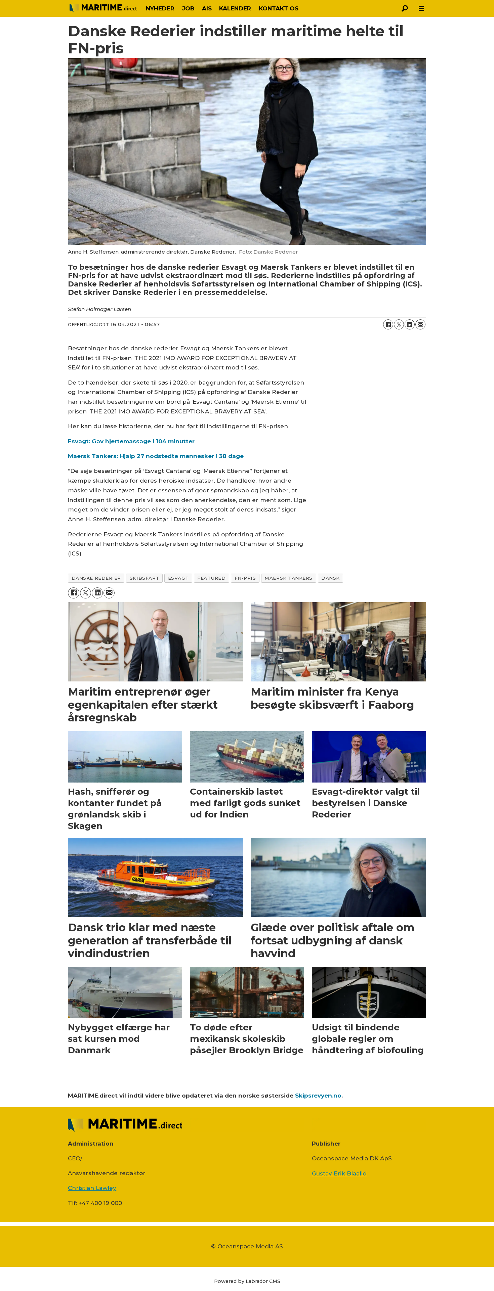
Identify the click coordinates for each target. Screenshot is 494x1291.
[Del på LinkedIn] (410, 324)
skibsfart (144, 578)
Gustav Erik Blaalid (339, 1173)
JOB (188, 8)
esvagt (178, 578)
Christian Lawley (92, 1188)
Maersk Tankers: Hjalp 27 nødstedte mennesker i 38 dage (156, 456)
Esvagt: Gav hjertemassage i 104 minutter (131, 441)
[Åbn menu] (421, 8)
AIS (207, 8)
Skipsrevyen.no (318, 1095)
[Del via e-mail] (420, 324)
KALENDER (235, 8)
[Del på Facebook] (388, 324)
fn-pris (245, 578)
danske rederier (96, 578)
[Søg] (404, 8)
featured (211, 578)
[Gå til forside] (103, 8)
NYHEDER (160, 8)
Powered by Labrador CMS (247, 1281)
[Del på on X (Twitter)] (399, 324)
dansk (330, 578)
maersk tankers (288, 578)
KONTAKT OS (278, 8)
